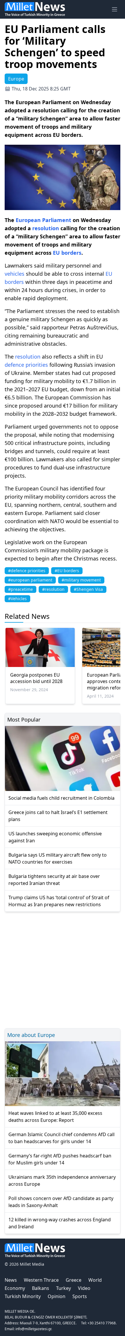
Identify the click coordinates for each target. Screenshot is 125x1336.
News (11, 1280)
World (95, 1280)
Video (84, 1288)
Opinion (56, 1296)
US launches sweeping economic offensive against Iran (55, 837)
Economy (15, 1288)
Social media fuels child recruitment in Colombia (61, 798)
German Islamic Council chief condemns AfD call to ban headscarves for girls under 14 (61, 1138)
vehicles (14, 273)
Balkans (40, 1288)
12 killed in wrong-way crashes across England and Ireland (59, 1223)
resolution (45, 228)
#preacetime (20, 589)
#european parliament (30, 580)
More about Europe (31, 1034)
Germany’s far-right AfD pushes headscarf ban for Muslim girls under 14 (59, 1159)
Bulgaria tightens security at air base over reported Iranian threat (54, 879)
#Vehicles (17, 598)
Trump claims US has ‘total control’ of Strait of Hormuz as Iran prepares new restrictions (58, 901)
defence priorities (26, 364)
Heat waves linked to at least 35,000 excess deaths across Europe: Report (55, 1116)
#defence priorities (26, 570)
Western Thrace (41, 1280)
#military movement (81, 580)
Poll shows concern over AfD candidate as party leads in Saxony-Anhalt (60, 1201)
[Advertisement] (62, 969)
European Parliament (43, 219)
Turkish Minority (23, 1296)
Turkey (63, 1288)
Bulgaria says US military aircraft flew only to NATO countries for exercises (57, 858)
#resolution (53, 589)
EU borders (67, 252)
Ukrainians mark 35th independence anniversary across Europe (62, 1180)
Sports (79, 1296)
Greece (73, 1280)
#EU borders (67, 570)
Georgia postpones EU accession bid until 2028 (36, 678)
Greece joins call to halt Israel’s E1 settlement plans (58, 815)
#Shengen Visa (88, 589)
